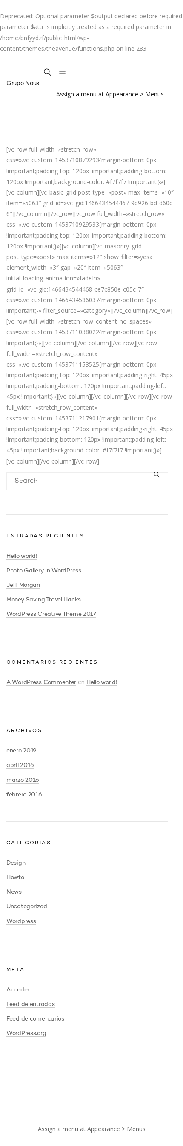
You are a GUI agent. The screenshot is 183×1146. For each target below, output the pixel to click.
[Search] (157, 475)
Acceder (17, 990)
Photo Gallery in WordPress (43, 571)
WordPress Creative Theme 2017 (51, 614)
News (14, 892)
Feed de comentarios (35, 1019)
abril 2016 (20, 765)
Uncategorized (26, 907)
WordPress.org (26, 1033)
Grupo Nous (22, 83)
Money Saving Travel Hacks (43, 600)
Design (15, 863)
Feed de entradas (30, 1004)
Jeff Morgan (23, 585)
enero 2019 (21, 751)
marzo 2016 (22, 780)
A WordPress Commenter (41, 682)
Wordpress (21, 921)
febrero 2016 (24, 795)
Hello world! (21, 556)
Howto (15, 878)
